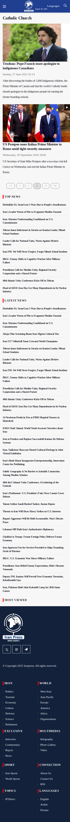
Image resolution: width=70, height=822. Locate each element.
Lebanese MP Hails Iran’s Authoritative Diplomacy (28, 529)
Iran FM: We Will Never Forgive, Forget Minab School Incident (35, 251)
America (45, 708)
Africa (43, 713)
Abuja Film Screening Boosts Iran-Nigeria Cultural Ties (31, 334)
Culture (9, 708)
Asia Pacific (47, 697)
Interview (10, 739)
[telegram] (26, 649)
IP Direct (10, 799)
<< (10, 185)
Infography (46, 739)
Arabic (44, 804)
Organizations (48, 719)
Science (9, 719)
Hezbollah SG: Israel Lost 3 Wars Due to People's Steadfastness (34, 204)
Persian (44, 810)
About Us (45, 773)
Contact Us (46, 778)
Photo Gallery (48, 744)
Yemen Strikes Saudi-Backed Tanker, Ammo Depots (29, 504)
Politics (9, 691)
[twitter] (7, 649)
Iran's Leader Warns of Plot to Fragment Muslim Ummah (32, 212)
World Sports (12, 778)
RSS (42, 784)
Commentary (12, 744)
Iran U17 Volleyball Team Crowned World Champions (30, 341)
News (8, 755)
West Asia (45, 691)
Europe (44, 702)
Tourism (10, 697)
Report (9, 750)
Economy (10, 702)
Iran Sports (11, 773)
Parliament (11, 724)
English (44, 799)
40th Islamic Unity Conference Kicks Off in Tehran (28, 280)
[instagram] (16, 649)
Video (43, 750)
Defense (10, 713)
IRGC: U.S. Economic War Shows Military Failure (28, 558)
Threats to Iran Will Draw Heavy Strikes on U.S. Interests (32, 511)
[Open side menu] (4, 6)
